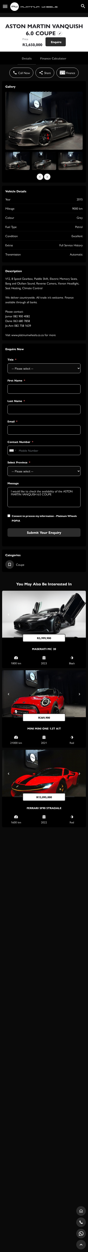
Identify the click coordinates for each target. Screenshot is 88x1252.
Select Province (17, 462)
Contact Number (18, 442)
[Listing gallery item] (17, 161)
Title (10, 359)
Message (13, 483)
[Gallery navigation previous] (40, 177)
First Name (14, 380)
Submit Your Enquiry (44, 532)
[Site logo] (34, 6)
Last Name (14, 401)
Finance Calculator (53, 58)
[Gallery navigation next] (47, 177)
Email (11, 421)
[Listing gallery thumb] (44, 121)
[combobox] (13, 450)
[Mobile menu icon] (5, 6)
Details (27, 58)
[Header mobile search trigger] (83, 6)
